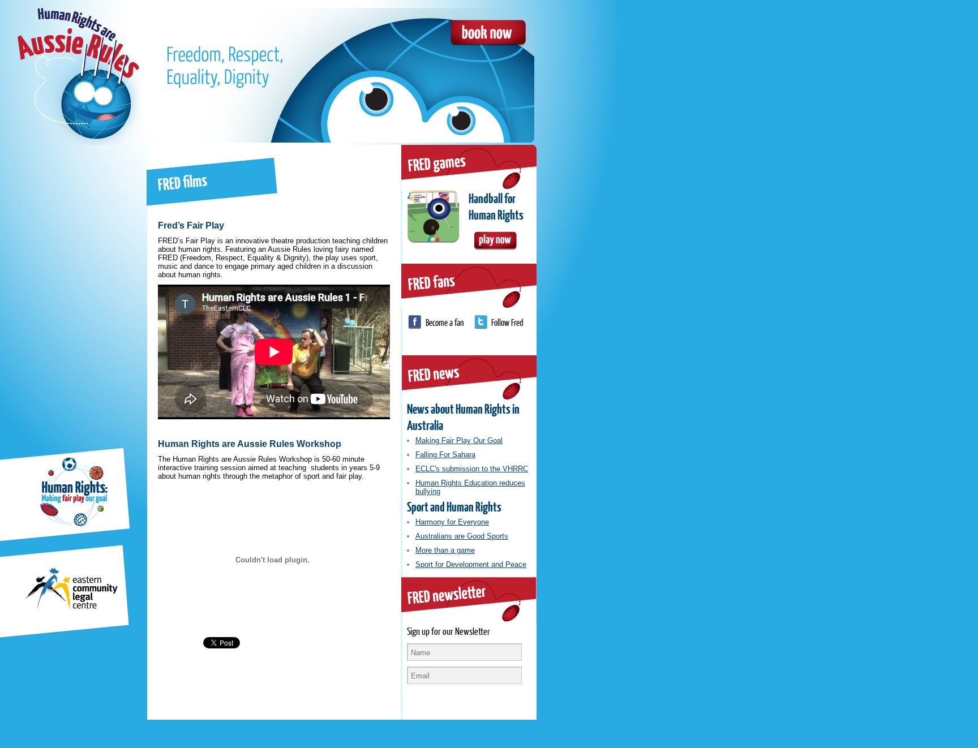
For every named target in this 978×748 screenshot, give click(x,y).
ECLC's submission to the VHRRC (471, 469)
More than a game (445, 550)
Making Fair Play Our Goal (459, 440)
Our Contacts (65, 335)
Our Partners (65, 292)
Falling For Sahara (445, 454)
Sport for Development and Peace (470, 564)
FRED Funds (65, 421)
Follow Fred (507, 322)
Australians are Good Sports (461, 536)
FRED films (65, 378)
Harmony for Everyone (452, 522)
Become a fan (445, 322)
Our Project (65, 206)
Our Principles (65, 163)
